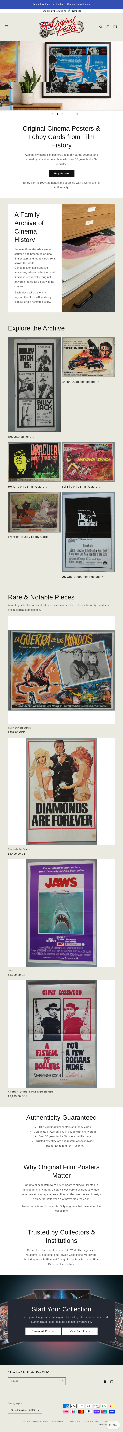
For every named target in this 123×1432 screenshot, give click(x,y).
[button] (6, 26)
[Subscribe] (62, 1381)
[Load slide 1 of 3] (52, 114)
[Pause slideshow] (78, 114)
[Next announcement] (116, 4)
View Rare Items (80, 1331)
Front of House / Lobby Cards (28, 536)
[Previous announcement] (6, 4)
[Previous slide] (44, 114)
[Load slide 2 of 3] (57, 114)
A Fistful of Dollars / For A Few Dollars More (30, 1092)
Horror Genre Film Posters (26, 486)
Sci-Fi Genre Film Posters (79, 486)
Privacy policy (74, 1421)
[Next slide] (70, 114)
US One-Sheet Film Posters (81, 576)
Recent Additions (19, 436)
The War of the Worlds (19, 728)
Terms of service (91, 1421)
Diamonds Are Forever (19, 849)
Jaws (10, 970)
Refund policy (58, 1421)
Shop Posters (61, 173)
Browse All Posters (43, 1331)
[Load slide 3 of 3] (62, 114)
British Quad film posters (79, 381)
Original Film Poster (40, 1421)
